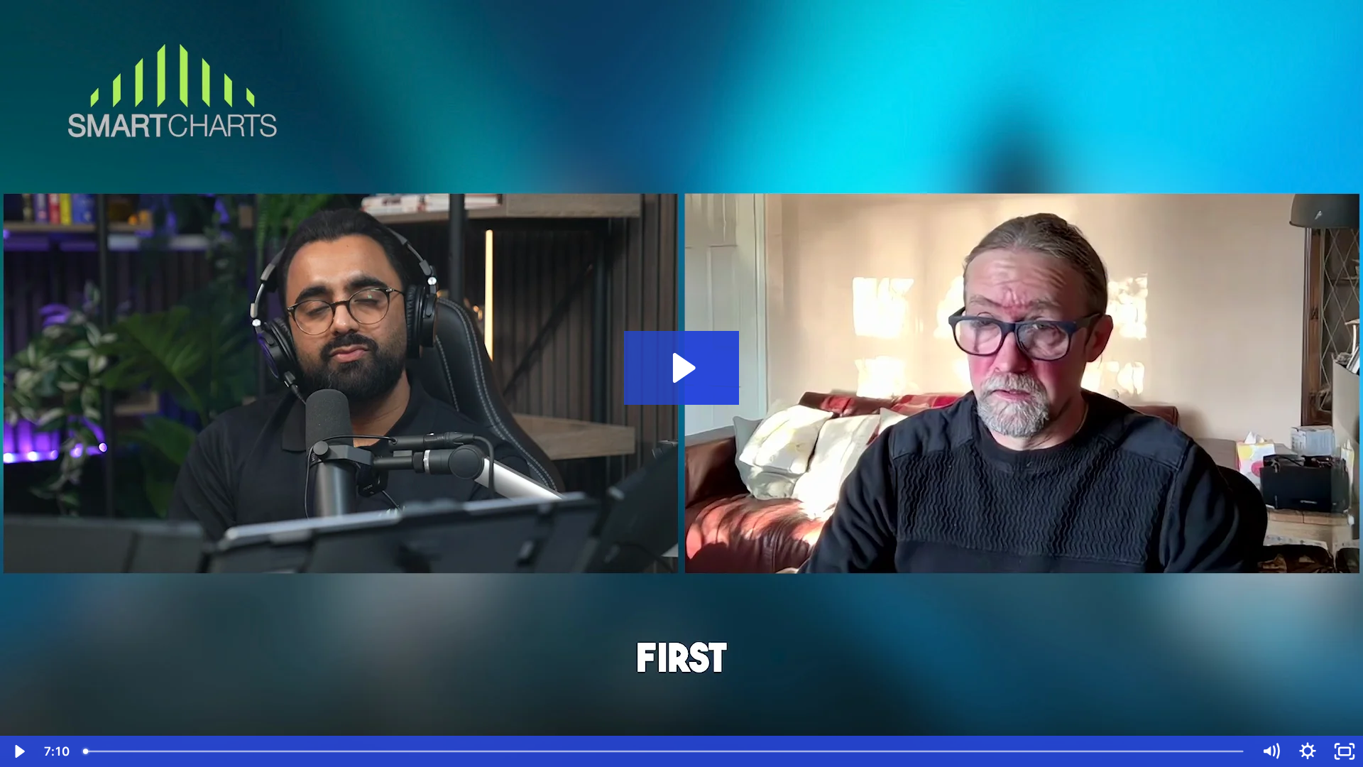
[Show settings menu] (1307, 751)
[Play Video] (18, 751)
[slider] (664, 751)
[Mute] (1270, 751)
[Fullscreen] (1344, 751)
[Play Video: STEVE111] (682, 368)
